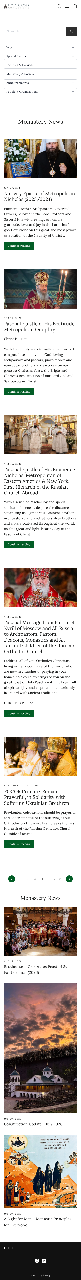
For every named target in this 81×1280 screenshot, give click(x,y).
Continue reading (19, 245)
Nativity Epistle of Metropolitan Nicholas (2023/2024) (39, 196)
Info (8, 1248)
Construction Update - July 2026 (33, 1124)
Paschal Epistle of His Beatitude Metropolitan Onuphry (39, 326)
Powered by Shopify (40, 1275)
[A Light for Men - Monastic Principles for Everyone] (40, 1171)
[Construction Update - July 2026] (40, 1048)
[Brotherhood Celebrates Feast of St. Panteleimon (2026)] (40, 931)
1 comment (13, 785)
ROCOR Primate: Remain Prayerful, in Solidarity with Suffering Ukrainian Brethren (36, 797)
